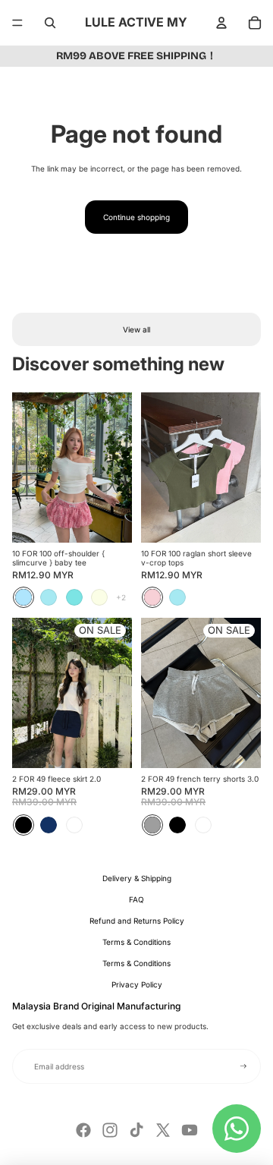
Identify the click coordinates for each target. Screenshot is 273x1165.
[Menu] (17, 22)
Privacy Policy (136, 984)
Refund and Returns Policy (136, 920)
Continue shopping (136, 217)
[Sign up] (243, 1066)
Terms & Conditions (136, 941)
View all (136, 329)
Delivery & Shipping (136, 878)
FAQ (136, 899)
